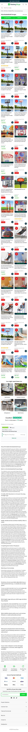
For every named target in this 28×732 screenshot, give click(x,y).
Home (2, 10)
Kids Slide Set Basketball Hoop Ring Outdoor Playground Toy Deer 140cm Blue (21, 343)
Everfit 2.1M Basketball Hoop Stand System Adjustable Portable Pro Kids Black (21, 35)
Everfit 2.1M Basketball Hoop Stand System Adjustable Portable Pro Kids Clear (7, 343)
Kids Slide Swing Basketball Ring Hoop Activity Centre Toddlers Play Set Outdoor (20, 370)
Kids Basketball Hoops (18, 10)
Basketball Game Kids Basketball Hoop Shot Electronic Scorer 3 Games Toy (20, 318)
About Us (3, 715)
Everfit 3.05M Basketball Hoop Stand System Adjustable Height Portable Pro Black (7, 114)
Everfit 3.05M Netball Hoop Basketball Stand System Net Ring (20, 166)
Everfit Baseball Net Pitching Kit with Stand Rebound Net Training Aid (7, 215)
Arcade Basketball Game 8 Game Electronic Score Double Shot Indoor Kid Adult (21, 241)
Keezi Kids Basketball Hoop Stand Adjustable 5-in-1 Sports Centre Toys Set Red (20, 292)
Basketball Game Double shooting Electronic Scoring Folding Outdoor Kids (7, 317)
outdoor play (24, 588)
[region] (14, 1)
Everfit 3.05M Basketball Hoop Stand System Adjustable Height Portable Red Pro (20, 89)
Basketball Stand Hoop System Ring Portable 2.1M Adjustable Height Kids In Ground (7, 140)
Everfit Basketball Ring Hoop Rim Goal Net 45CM (7, 165)
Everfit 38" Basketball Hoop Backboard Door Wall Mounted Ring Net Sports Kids (7, 242)
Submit (23, 694)
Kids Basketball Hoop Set (20, 189)
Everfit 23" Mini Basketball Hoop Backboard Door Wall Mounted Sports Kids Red (20, 140)
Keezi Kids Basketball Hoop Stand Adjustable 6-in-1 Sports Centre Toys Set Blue (21, 267)
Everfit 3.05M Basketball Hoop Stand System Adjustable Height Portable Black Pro (7, 35)
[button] (2, 4)
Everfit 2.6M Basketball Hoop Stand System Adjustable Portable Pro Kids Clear (7, 88)
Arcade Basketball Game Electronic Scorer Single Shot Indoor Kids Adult (7, 267)
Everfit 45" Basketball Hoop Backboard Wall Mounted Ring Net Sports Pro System (7, 191)
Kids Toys (6, 10)
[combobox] (14, 7)
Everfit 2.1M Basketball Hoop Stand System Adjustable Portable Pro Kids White (21, 114)
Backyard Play (11, 10)
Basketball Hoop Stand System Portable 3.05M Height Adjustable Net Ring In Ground (21, 61)
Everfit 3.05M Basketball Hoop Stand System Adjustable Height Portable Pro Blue (7, 61)
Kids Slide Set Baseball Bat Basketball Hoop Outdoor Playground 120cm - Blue (6, 370)
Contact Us (14, 658)
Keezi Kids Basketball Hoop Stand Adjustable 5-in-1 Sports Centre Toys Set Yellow (7, 292)
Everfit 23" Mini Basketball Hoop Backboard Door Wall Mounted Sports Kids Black (20, 215)
